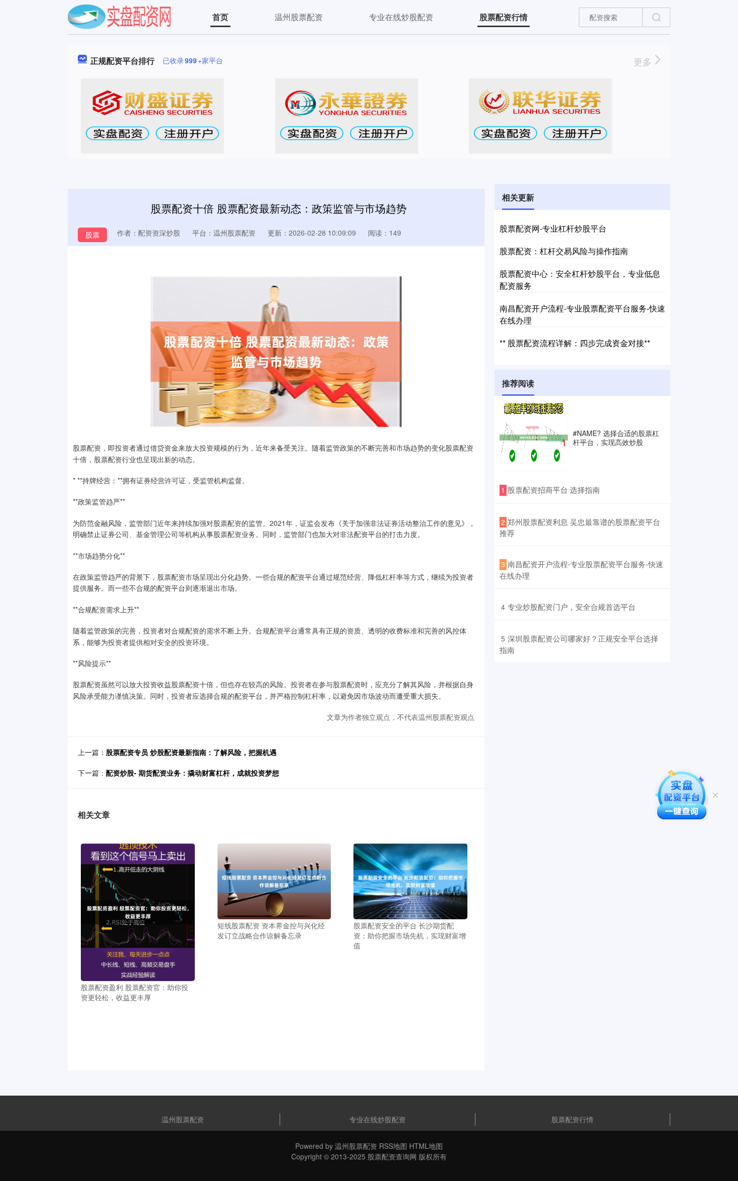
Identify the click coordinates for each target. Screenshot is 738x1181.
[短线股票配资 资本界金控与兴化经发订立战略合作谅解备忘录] (274, 880)
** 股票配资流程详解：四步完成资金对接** (575, 343)
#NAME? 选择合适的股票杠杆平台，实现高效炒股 (616, 437)
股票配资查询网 (392, 1156)
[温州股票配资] (119, 16)
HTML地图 (426, 1146)
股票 (92, 235)
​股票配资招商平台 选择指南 (554, 489)
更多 (644, 61)
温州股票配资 (299, 17)
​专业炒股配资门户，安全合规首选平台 (572, 606)
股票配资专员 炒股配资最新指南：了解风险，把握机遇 (191, 752)
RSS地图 (393, 1146)
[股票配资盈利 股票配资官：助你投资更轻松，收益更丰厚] (138, 911)
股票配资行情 (503, 17)
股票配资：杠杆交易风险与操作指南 (564, 251)
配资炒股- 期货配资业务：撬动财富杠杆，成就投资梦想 (192, 773)
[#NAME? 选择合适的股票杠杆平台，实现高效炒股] (534, 437)
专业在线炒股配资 (401, 17)
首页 (220, 17)
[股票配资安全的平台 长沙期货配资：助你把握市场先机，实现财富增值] (410, 880)
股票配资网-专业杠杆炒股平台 (553, 228)
